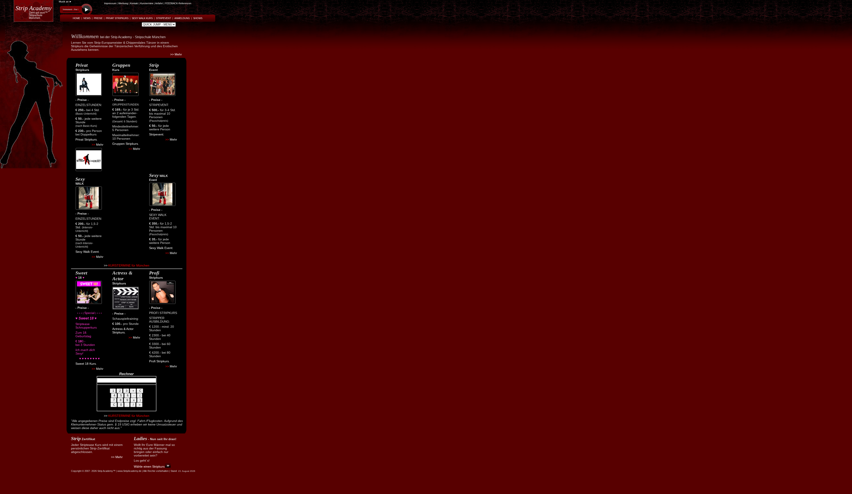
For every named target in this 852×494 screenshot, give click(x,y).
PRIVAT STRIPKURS (117, 18)
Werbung (123, 3)
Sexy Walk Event (87, 251)
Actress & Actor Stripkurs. (123, 330)
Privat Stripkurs (86, 139)
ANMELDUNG (182, 18)
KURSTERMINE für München (128, 265)
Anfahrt (159, 3)
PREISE (98, 18)
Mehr (99, 144)
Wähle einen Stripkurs (149, 466)
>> (105, 265)
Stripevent (156, 134)
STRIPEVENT (163, 18)
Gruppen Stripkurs (125, 143)
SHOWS (197, 18)
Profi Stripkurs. (159, 361)
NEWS (87, 18)
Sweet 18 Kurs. (86, 363)
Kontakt (134, 3)
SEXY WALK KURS (142, 18)
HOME (76, 18)
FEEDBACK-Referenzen (178, 3)
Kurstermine (146, 3)
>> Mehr (176, 54)
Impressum (110, 3)
